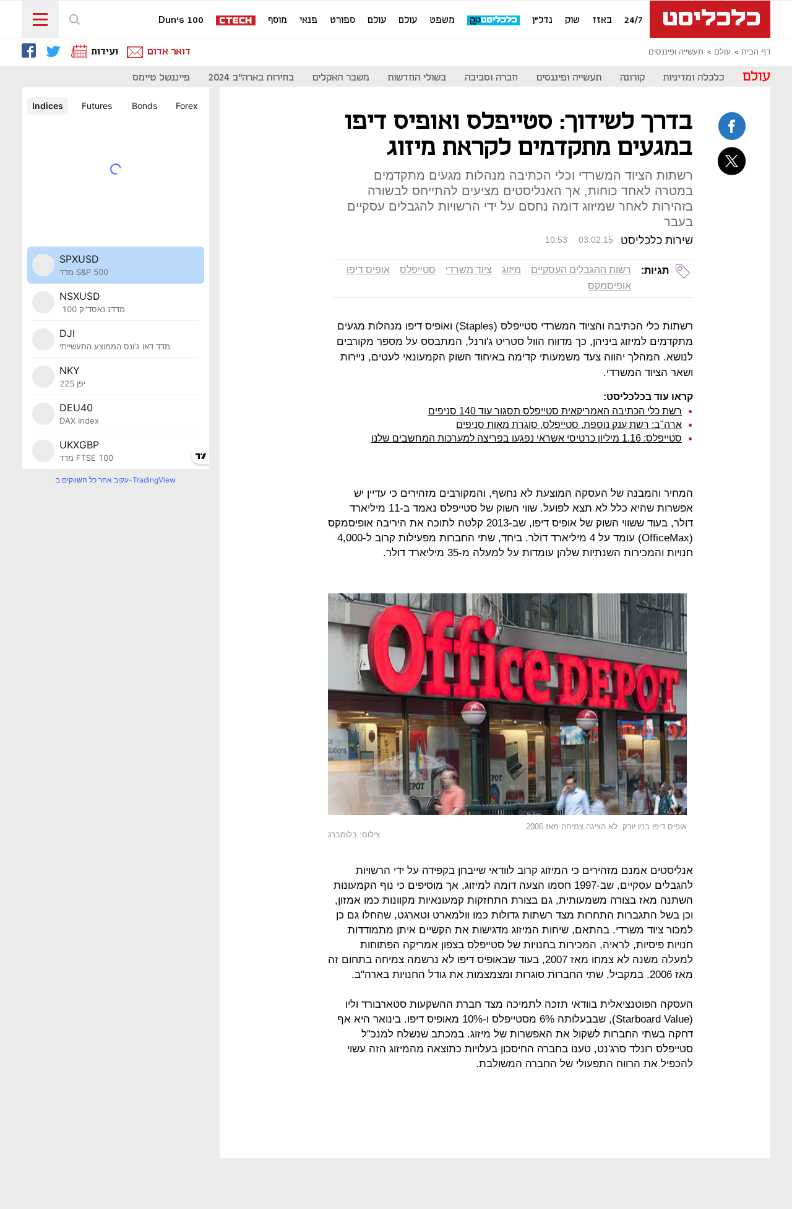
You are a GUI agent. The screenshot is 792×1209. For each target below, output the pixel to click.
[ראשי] (710, 19)
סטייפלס (418, 269)
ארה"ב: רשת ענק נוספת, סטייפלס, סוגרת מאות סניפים (569, 424)
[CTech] (236, 21)
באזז (602, 20)
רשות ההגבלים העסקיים (581, 269)
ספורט (342, 20)
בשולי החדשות (417, 78)
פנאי (308, 20)
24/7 (633, 20)
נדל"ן (542, 20)
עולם (407, 20)
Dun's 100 (181, 20)
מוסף (277, 20)
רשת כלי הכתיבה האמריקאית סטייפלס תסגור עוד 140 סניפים (555, 411)
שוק (572, 20)
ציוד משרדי (469, 269)
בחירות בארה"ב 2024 (251, 78)
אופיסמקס (609, 286)
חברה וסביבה (491, 78)
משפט (442, 20)
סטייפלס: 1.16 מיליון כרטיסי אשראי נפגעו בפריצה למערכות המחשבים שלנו (526, 438)
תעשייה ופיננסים (676, 52)
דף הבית (755, 52)
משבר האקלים (340, 78)
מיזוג (511, 269)
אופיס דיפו (368, 269)
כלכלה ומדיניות (693, 78)
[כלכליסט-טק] (494, 21)
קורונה (632, 78)
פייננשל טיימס (161, 78)
